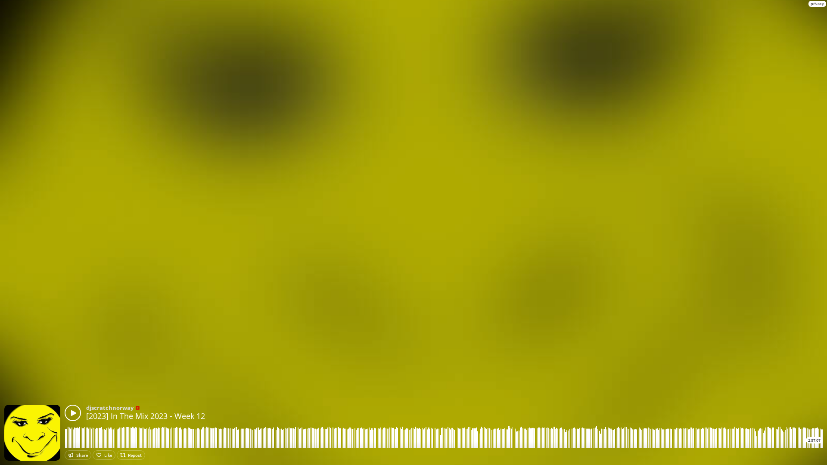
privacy (817, 3)
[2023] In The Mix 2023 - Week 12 (145, 416)
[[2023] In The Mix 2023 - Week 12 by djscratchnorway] (73, 413)
